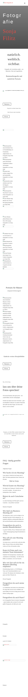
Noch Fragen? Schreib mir (12, 610)
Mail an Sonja (14, 481)
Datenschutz (5, 690)
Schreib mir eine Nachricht (12, 411)
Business (7, 104)
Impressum (5, 687)
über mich (5, 632)
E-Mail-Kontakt (6, 638)
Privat (6, 116)
